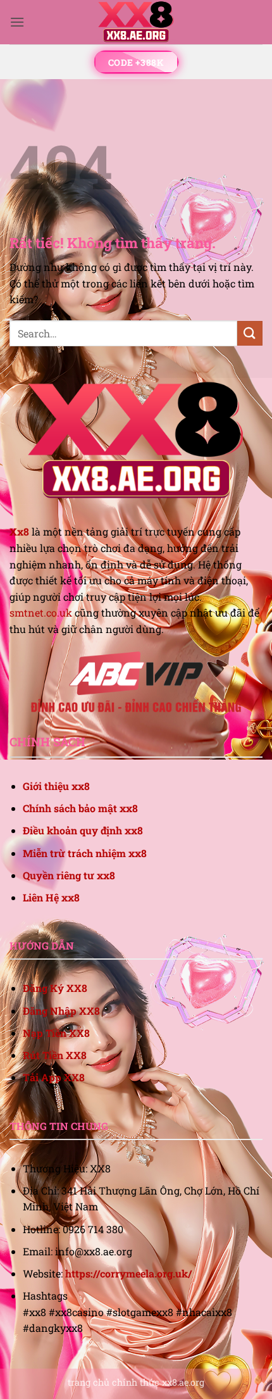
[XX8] (136, 22)
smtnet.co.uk (40, 612)
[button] (17, 21)
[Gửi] (250, 333)
